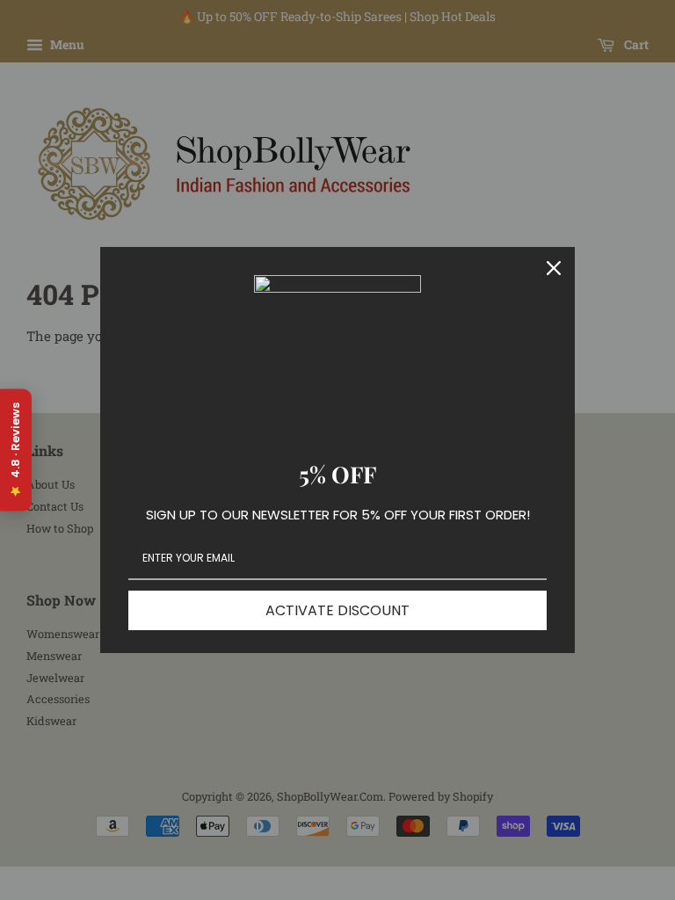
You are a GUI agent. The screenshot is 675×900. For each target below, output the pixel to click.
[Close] (554, 268)
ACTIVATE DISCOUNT (337, 610)
